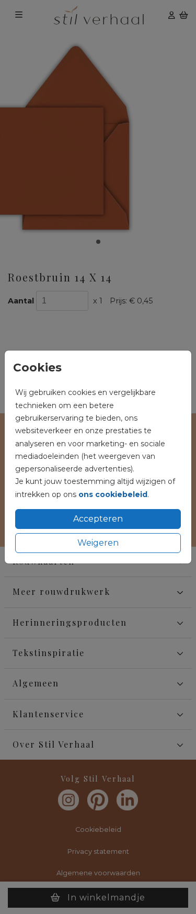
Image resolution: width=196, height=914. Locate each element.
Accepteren (98, 519)
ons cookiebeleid (112, 494)
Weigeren (98, 543)
